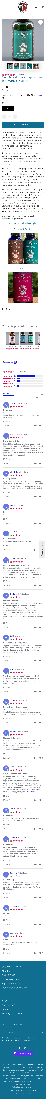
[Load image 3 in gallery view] (23, 66)
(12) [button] (15, 376)
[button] (36, 7)
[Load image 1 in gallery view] (10, 66)
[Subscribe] (42, 1032)
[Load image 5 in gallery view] (36, 66)
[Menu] (3, 7)
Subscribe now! (42, 549)
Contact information (24, 1093)
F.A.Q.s (5, 1001)
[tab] (8, 394)
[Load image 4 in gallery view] (29, 66)
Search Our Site (9, 1005)
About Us (6, 971)
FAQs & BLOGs (9, 975)
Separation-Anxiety (11, 983)
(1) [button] (14, 386)
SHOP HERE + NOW (11, 966)
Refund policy (17, 1087)
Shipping (5, 90)
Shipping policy (32, 1090)
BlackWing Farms (16, 1064)
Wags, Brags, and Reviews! (15, 987)
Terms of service (17, 1090)
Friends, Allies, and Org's (14, 1013)
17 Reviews (19, 75)
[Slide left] (3, 66)
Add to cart (23, 124)
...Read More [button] (20, 619)
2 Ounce (8, 108)
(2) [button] (14, 378)
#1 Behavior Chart (11, 979)
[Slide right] (43, 66)
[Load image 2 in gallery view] (16, 66)
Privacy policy (30, 1087)
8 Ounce (21, 108)
